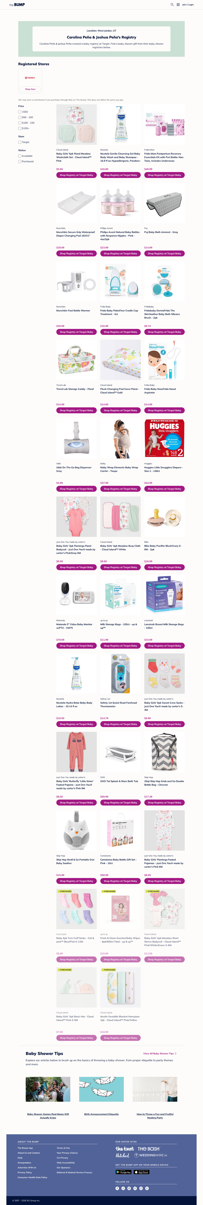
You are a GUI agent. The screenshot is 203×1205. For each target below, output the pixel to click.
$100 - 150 (28, 122)
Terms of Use (63, 1148)
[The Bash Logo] (149, 1149)
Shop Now (30, 89)
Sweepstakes (24, 1162)
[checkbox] (19, 111)
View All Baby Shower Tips (158, 1053)
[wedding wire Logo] (150, 1154)
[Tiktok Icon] (123, 1188)
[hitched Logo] (122, 1154)
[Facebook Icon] (117, 1188)
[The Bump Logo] (17, 4)
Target (25, 142)
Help (20, 1157)
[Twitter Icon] (147, 1188)
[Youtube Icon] (141, 1188)
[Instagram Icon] (129, 1188)
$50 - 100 (27, 117)
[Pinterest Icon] (135, 1188)
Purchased (28, 161)
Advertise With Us (27, 1167)
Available (27, 155)
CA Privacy (62, 1157)
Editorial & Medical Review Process (74, 1172)
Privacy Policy (25, 1172)
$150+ (25, 128)
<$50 (25, 111)
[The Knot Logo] (124, 1148)
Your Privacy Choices (67, 1153)
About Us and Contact (29, 1153)
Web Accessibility (66, 1162)
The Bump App (25, 1148)
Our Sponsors (63, 1167)
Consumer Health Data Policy (32, 1177)
